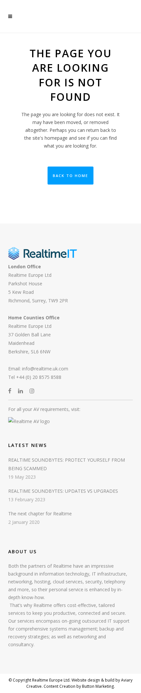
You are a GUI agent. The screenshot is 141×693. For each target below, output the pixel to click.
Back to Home (70, 175)
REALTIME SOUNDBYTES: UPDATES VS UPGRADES (63, 491)
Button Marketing (97, 686)
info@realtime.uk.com (45, 368)
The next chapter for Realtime (40, 513)
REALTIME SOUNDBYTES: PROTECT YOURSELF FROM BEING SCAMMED (66, 464)
